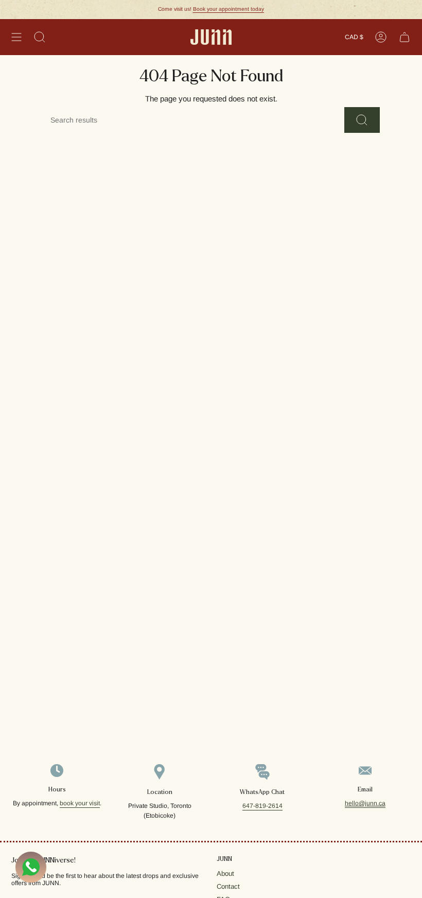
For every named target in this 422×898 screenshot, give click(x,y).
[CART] (404, 37)
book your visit (80, 803)
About (225, 873)
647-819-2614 (262, 805)
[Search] (362, 120)
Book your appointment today (228, 9)
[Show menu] (16, 37)
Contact (228, 886)
